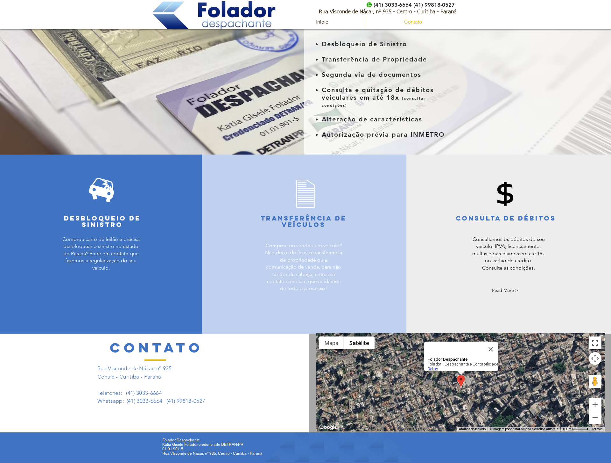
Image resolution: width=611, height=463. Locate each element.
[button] (505, 290)
